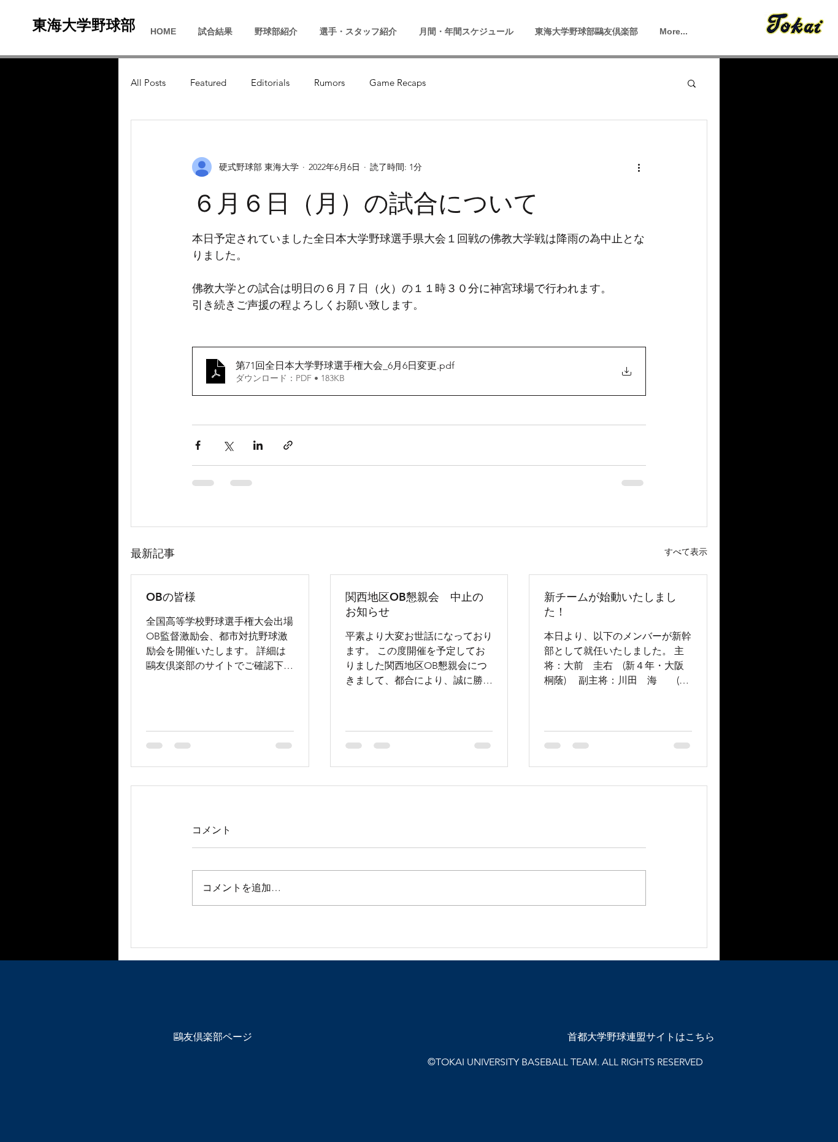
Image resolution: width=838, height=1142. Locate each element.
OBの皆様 (171, 597)
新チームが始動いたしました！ (610, 604)
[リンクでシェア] (288, 445)
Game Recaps (397, 82)
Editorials (270, 82)
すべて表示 (685, 551)
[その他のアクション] (638, 167)
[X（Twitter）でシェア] (228, 445)
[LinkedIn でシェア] (258, 445)
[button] (692, 83)
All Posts (148, 82)
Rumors (329, 82)
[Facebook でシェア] (198, 445)
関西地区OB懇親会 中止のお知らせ (414, 604)
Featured (208, 82)
